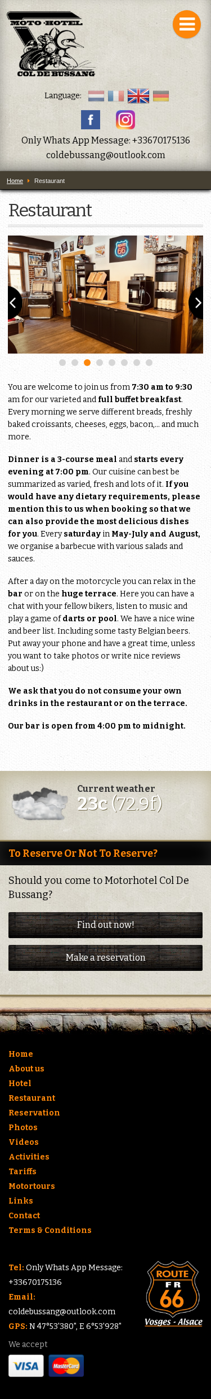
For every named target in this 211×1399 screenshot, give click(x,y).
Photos (23, 1127)
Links (20, 1201)
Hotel (20, 1083)
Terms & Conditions (50, 1230)
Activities (29, 1157)
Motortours (31, 1186)
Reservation (34, 1113)
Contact (24, 1216)
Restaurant (31, 1098)
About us (26, 1069)
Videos (23, 1142)
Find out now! (105, 924)
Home (20, 1054)
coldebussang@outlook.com (105, 155)
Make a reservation (106, 957)
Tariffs (22, 1171)
